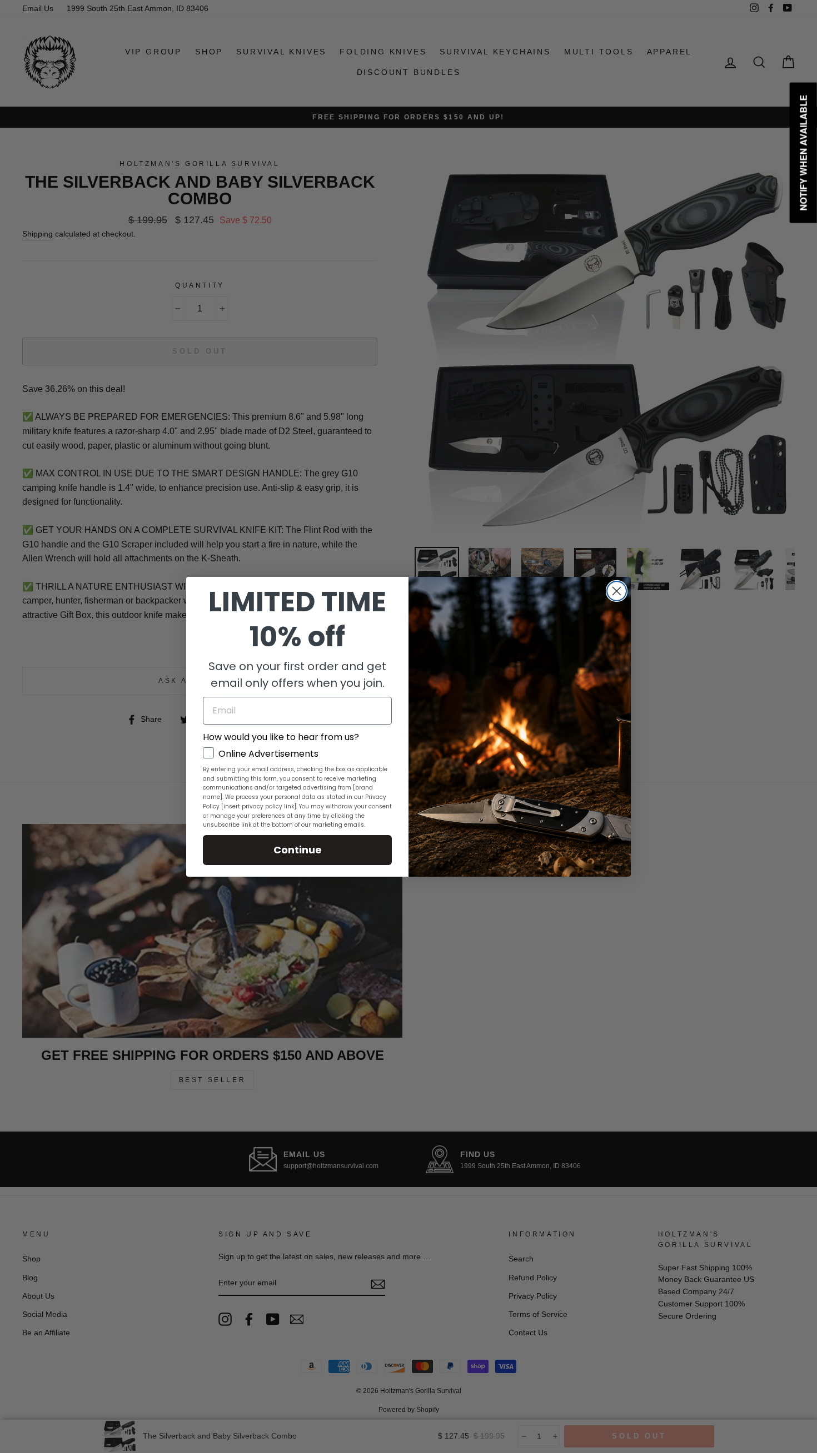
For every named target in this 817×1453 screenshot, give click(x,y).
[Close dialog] (616, 591)
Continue (297, 850)
